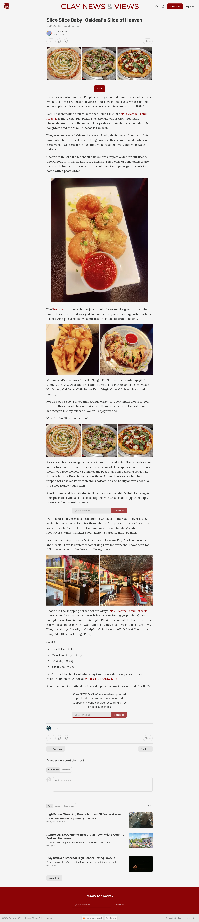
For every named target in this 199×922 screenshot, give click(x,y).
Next (143, 748)
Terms (35, 918)
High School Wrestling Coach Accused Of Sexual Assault (84, 814)
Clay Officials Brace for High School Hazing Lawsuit (80, 858)
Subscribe (175, 6)
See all (52, 878)
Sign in (190, 6)
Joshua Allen (64, 822)
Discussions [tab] (68, 806)
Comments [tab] (53, 769)
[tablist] (59, 770)
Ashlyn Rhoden (60, 32)
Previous (57, 748)
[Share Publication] (163, 6)
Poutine (57, 309)
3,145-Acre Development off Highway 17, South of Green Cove (78, 842)
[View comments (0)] (59, 41)
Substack (169, 918)
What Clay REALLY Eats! (101, 679)
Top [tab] (50, 806)
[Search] (157, 6)
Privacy (28, 918)
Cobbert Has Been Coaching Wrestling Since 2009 (71, 818)
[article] (99, 820)
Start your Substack (93, 918)
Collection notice (45, 918)
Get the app (111, 918)
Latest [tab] (57, 806)
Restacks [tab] (65, 769)
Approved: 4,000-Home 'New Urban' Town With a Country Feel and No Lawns (85, 836)
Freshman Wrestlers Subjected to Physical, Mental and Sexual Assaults (81, 862)
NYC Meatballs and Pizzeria (128, 611)
